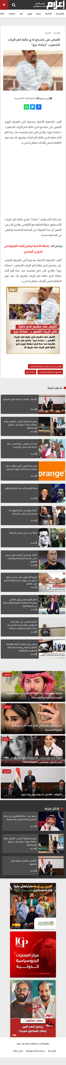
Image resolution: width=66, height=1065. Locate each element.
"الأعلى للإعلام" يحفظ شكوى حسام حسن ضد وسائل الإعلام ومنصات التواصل (21, 558)
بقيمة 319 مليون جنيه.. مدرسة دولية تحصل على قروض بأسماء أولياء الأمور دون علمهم (20, 580)
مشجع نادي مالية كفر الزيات (50, 372)
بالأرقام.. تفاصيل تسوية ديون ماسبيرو (20, 399)
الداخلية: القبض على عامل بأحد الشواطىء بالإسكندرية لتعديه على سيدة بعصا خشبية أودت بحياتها (22, 625)
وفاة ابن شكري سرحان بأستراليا (23, 533)
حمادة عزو (30, 372)
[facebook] (38, 107)
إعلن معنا (18, 1050)
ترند (21, 13)
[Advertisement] (33, 181)
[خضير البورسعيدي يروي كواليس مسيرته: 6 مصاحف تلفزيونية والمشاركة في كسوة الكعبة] (52, 604)
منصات (11, 13)
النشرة (48, 13)
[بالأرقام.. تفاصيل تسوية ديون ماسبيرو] (52, 404)
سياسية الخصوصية (35, 1050)
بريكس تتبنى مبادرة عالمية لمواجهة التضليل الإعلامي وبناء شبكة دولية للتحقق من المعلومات (21, 647)
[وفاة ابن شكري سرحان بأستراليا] (52, 537)
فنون (29, 13)
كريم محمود (44, 98)
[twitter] (32, 107)
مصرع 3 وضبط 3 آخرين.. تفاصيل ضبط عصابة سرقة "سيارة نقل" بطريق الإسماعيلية (20, 424)
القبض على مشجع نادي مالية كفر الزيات (45, 366)
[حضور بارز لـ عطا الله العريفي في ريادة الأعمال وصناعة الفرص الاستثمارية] (51, 821)
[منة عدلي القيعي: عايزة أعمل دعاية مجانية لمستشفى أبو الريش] (52, 448)
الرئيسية (60, 13)
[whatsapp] (26, 107)
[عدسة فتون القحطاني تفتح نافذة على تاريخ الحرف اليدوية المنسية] (33, 718)
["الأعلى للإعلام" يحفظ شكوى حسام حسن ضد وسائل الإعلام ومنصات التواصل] (52, 560)
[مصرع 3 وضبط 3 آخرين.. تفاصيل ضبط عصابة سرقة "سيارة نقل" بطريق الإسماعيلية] (52, 426)
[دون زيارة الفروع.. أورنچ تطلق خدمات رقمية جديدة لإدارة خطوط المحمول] (52, 471)
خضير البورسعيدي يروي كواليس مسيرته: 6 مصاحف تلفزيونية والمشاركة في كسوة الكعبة (20, 602)
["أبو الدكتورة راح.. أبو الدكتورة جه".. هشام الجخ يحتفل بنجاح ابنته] (52, 515)
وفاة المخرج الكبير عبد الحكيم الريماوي (21, 488)
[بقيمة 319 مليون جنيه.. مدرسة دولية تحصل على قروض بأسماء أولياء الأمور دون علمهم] (52, 582)
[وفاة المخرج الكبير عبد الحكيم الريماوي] (52, 493)
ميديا (38, 13)
